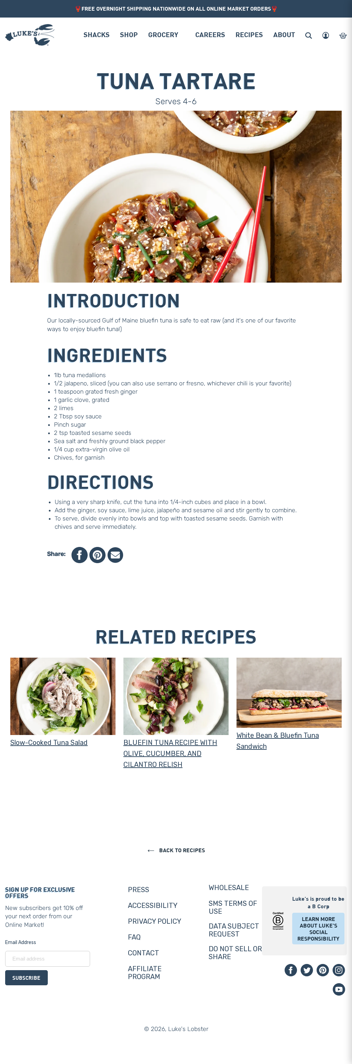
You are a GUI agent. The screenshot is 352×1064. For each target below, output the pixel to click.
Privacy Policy (154, 921)
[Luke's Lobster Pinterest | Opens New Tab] (323, 970)
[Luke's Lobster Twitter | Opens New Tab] (306, 970)
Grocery (163, 34)
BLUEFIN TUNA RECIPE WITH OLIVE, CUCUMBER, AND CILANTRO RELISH (170, 753)
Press (138, 890)
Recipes (249, 34)
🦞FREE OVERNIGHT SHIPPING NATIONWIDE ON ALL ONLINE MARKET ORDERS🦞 (176, 8)
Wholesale (229, 888)
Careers (210, 34)
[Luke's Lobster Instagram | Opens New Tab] (338, 970)
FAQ (134, 937)
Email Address (20, 942)
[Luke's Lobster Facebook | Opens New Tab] (291, 970)
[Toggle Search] (308, 36)
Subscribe (26, 978)
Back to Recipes (181, 850)
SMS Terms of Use (233, 907)
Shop (129, 34)
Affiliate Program (145, 973)
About (284, 34)
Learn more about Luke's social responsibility (318, 928)
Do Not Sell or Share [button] (235, 953)
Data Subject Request (234, 930)
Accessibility (152, 905)
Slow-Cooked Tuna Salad (49, 742)
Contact (143, 953)
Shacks (97, 34)
